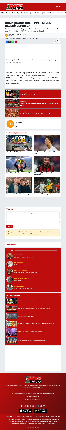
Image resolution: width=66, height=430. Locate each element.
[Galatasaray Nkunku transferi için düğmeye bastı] (47, 164)
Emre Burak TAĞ (19, 255)
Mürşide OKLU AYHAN (20, 270)
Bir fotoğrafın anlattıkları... (22, 265)
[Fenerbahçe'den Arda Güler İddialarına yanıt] (47, 143)
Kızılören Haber (15, 423)
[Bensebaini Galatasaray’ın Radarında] (47, 185)
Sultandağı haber (50, 423)
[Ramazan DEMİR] (9, 287)
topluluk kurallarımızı (21, 231)
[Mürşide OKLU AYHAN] (9, 271)
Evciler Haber (27, 421)
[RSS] (44, 406)
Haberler (7, 20)
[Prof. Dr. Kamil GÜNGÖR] (9, 279)
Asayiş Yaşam (28, 13)
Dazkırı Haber (55, 419)
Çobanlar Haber (46, 419)
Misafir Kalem (18, 262)
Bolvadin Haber (37, 419)
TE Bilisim (19, 122)
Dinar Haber (11, 421)
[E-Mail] (17, 126)
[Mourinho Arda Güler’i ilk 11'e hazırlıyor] (19, 185)
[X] (24, 406)
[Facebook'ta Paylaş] (7, 42)
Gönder (10, 226)
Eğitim (43, 13)
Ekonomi (60, 13)
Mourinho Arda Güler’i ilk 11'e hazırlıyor (18, 194)
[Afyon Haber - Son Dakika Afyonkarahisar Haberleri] (15, 6)
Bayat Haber (29, 419)
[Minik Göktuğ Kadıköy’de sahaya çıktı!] (19, 164)
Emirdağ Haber (19, 421)
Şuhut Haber (41, 423)
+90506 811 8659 (34, 396)
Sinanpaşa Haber (32, 423)
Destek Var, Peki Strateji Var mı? (23, 257)
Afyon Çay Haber (11, 419)
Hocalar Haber (35, 421)
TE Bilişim (37, 427)
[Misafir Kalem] (9, 264)
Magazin (52, 416)
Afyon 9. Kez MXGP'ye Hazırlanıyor (17, 151)
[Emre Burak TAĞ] (9, 256)
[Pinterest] (27, 406)
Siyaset (19, 13)
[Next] (39, 406)
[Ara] (57, 6)
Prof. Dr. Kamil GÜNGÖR (21, 278)
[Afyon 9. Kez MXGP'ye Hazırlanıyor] (19, 143)
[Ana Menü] (59, 6)
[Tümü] (59, 244)
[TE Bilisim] (10, 124)
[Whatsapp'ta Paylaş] (12, 42)
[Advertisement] (33, 359)
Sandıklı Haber (24, 423)
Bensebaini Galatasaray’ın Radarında (45, 194)
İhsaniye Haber (44, 421)
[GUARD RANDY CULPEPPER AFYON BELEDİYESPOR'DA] (33, 39)
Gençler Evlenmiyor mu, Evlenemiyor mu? (26, 272)
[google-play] (40, 411)
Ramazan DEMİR (19, 286)
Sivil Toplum (51, 13)
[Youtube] (33, 406)
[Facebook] (21, 406)
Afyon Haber (5, 13)
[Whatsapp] (41, 406)
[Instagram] (30, 406)
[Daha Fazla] (16, 42)
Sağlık (37, 13)
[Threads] (36, 406)
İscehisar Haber (53, 421)
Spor (13, 13)
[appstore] (25, 411)
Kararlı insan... (18, 280)
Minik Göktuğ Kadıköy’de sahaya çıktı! (18, 173)
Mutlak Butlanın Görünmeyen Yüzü (24, 288)
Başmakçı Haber (20, 419)
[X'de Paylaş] (9, 42)
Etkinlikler (57, 416)
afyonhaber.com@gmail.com (34, 399)
